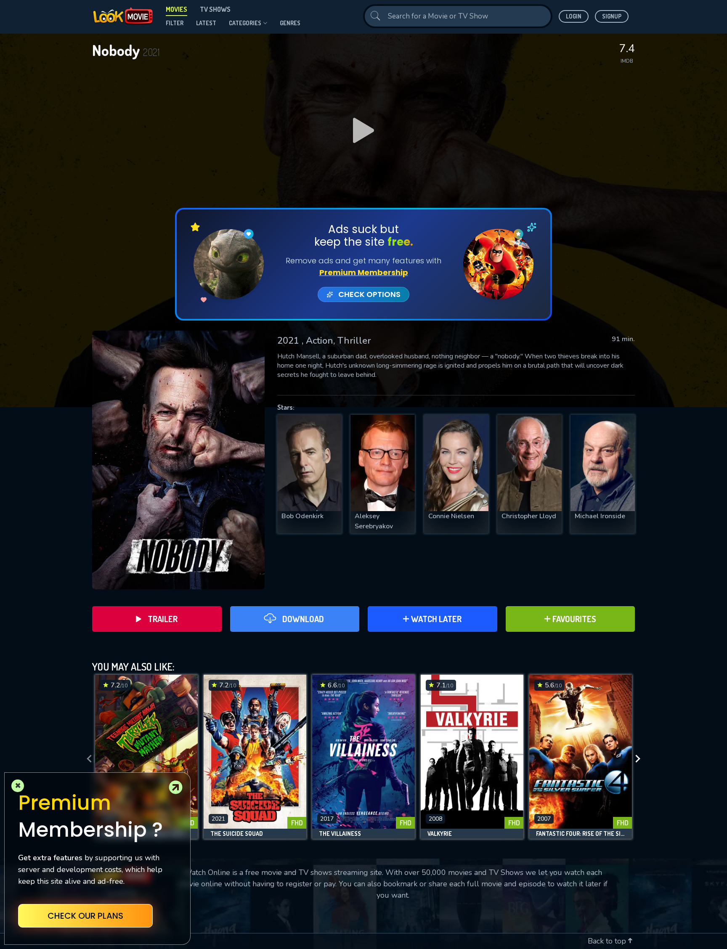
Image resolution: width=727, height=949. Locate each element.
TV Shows (215, 9)
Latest (206, 23)
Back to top (608, 941)
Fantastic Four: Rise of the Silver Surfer (580, 834)
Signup (611, 16)
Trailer (163, 618)
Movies (176, 9)
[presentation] (86, 759)
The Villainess (340, 834)
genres (290, 23)
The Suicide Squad (236, 834)
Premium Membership (363, 272)
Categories (245, 23)
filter (174, 23)
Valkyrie (439, 834)
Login (573, 16)
